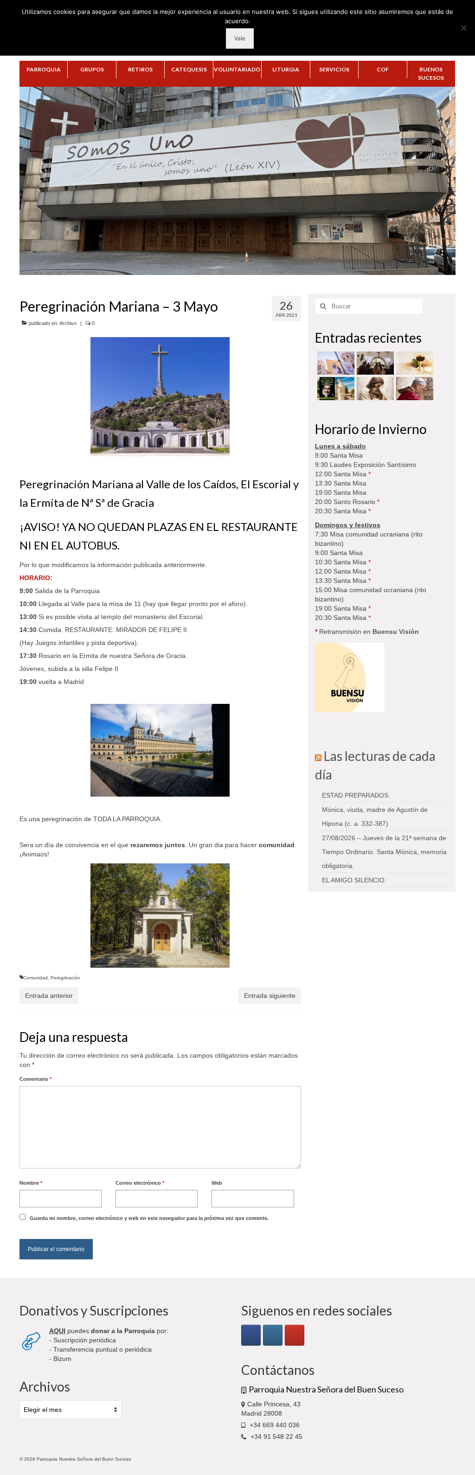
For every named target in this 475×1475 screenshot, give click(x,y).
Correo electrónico (140, 1183)
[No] (463, 27)
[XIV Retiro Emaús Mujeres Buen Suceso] (374, 388)
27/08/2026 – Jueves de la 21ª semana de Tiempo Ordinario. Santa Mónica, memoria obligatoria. (384, 851)
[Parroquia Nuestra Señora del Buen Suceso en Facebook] (251, 1335)
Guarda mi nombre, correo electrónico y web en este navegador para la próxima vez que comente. (149, 1218)
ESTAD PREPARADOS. (356, 795)
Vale (239, 38)
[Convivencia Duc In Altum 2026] (374, 363)
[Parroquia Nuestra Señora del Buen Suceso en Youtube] (294, 1335)
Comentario (35, 1079)
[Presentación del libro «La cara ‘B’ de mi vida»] (334, 388)
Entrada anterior (49, 995)
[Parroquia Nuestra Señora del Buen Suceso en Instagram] (272, 1335)
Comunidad (35, 977)
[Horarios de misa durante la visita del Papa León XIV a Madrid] (334, 363)
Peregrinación (65, 977)
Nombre (30, 1183)
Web (217, 1183)
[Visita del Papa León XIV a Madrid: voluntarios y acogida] (413, 388)
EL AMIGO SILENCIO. (354, 880)
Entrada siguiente (269, 995)
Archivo (68, 323)
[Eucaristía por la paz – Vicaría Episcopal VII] (413, 363)
